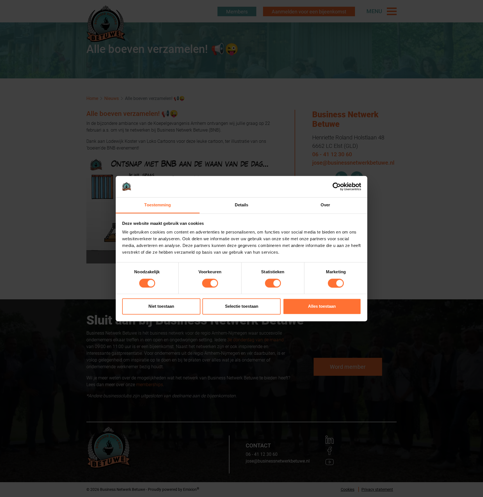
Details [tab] (241, 205)
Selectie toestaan (241, 306)
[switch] (210, 283)
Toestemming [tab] (157, 205)
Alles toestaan (322, 306)
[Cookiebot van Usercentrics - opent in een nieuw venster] (336, 186)
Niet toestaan (161, 306)
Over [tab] (325, 205)
